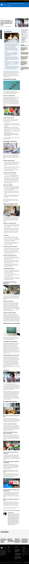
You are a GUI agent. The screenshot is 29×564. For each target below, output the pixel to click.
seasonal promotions (13, 309)
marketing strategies (6, 103)
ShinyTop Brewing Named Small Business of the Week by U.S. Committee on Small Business (24, 58)
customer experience (16, 365)
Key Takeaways (24, 31)
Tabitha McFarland (9, 26)
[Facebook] (23, 1)
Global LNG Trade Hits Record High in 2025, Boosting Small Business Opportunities (24, 49)
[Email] (1, 38)
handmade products (6, 175)
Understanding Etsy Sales (24, 33)
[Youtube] (28, 1)
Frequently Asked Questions (23, 42)
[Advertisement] (14, 13)
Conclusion (23, 40)
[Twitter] (26, 1)
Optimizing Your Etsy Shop (24, 34)
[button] (28, 5)
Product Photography (10, 52)
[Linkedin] (24, 1)
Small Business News (23, 46)
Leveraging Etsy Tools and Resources (24, 37)
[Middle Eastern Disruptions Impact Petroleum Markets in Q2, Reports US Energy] (11, 535)
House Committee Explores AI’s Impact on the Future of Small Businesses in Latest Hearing (25, 68)
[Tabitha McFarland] (5, 518)
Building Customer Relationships (23, 39)
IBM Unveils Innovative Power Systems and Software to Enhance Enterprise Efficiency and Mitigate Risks (24, 63)
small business (17, 91)
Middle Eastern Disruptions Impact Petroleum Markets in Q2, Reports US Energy (25, 53)
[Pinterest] (1, 34)
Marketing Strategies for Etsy (24, 36)
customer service (12, 62)
